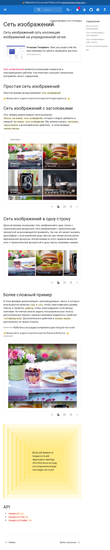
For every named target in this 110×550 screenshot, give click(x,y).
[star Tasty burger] (59, 272)
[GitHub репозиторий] (91, 9)
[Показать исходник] (52, 206)
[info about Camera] (38, 190)
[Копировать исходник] (58, 206)
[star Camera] (46, 404)
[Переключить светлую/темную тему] (98, 9)
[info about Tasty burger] (73, 164)
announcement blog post (73, 2)
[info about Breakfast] (38, 164)
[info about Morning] (73, 190)
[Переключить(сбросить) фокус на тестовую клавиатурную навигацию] (64, 206)
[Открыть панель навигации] (5, 9)
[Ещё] (77, 206)
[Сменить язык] (69, 9)
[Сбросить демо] (71, 206)
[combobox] (48, 9)
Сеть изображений (13, 69)
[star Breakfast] (31, 272)
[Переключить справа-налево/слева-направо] (104, 9)
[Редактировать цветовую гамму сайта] (84, 9)
